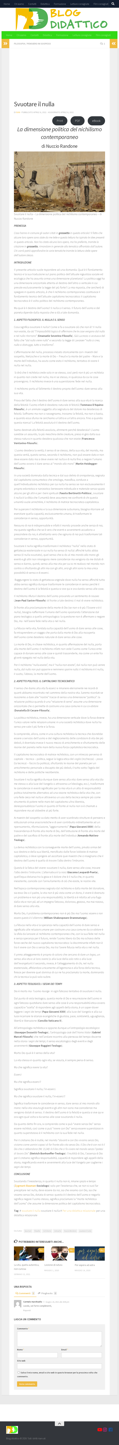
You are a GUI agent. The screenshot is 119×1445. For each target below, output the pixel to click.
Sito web (21, 1360)
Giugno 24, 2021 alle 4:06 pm (57, 1302)
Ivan (18, 112)
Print (60, 121)
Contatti (32, 3)
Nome (20, 1349)
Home (7, 3)
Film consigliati (101, 3)
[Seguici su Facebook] (110, 1430)
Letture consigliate (79, 3)
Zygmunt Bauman (25, 1185)
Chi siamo (19, 3)
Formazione (60, 3)
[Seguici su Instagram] (105, 1430)
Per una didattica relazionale (78, 1210)
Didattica (45, 3)
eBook (96, 121)
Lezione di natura (53, 1264)
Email (64, 1349)
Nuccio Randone (70, 1231)
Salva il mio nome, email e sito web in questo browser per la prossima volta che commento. (57, 1374)
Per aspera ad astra (85, 1265)
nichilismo (47, 1231)
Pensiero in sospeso (39, 43)
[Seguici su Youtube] (99, 1430)
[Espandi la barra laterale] (5, 43)
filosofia (37, 1231)
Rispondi (27, 1310)
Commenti (26, 1293)
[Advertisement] (59, 76)
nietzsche (57, 1231)
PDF (77, 121)
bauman (28, 1231)
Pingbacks (48, 1293)
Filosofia (19, 43)
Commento (23, 1328)
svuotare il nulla (31, 1210)
